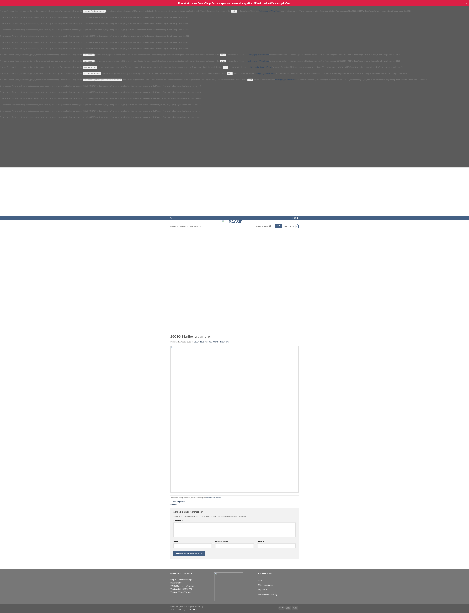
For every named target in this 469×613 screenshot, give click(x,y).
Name (176, 541)
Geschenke (194, 226)
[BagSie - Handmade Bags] (234, 226)
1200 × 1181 (199, 342)
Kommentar (178, 520)
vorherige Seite (177, 501)
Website (260, 541)
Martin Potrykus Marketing (191, 606)
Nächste (175, 504)
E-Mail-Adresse (222, 541)
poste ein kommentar (213, 498)
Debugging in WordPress (269, 11)
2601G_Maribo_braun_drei (217, 342)
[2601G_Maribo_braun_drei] (234, 419)
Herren (183, 226)
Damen (173, 226)
